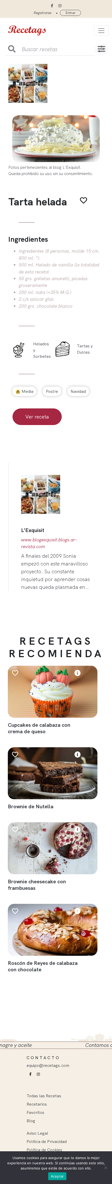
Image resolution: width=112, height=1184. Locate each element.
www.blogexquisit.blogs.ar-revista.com (49, 543)
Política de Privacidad (47, 1141)
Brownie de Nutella (30, 806)
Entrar (70, 12)
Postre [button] (52, 391)
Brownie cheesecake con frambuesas (37, 884)
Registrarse (42, 12)
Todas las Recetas (44, 1095)
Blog (31, 1120)
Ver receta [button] (37, 416)
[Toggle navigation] (101, 30)
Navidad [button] (78, 391)
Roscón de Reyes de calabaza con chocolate (43, 966)
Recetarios (37, 1104)
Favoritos (35, 1112)
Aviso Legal (37, 1133)
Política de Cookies (44, 1149)
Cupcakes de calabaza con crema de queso (39, 728)
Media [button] (27, 391)
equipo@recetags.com (48, 1065)
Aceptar (57, 1176)
